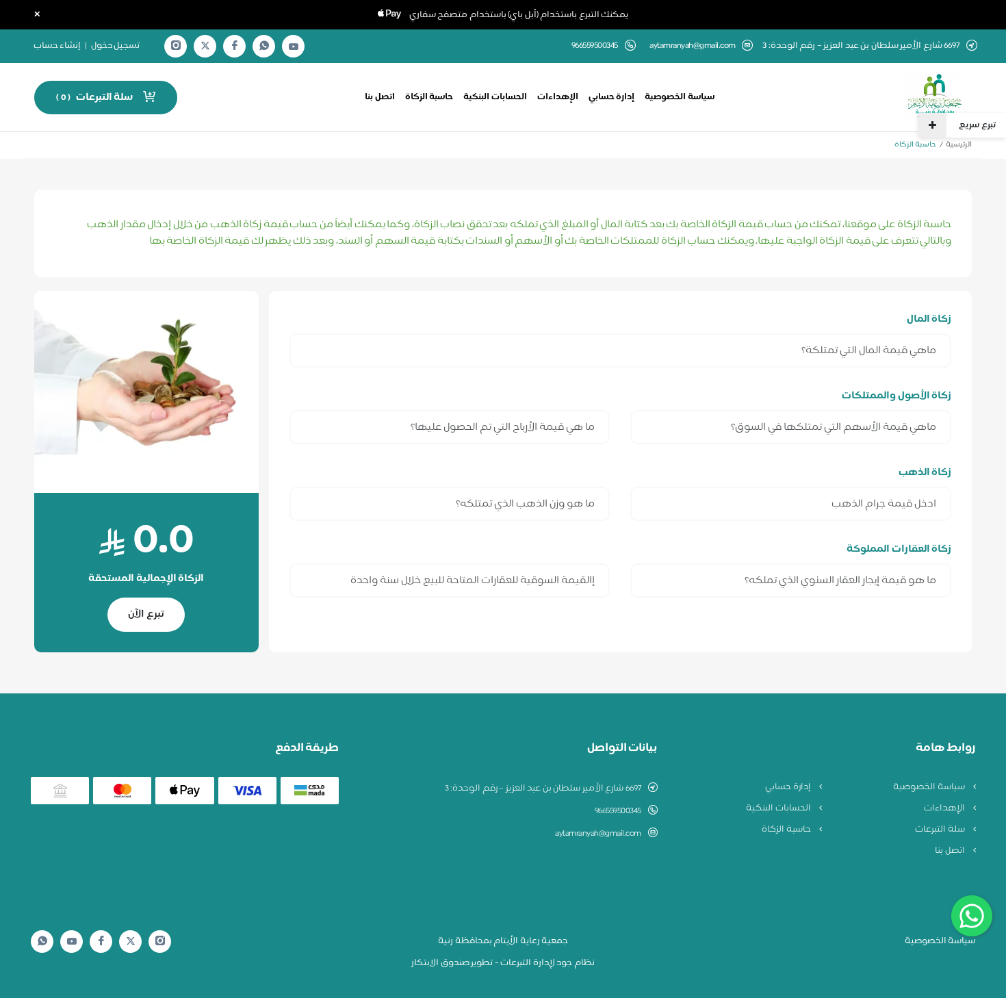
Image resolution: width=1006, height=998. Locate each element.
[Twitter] (205, 46)
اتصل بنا (380, 97)
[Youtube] (293, 46)
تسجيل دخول (115, 45)
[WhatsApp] (264, 46)
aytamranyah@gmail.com (692, 46)
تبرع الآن (146, 614)
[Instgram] (176, 46)
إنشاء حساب (57, 45)
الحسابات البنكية (495, 97)
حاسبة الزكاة (429, 97)
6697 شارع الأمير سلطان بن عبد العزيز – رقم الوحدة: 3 (543, 788)
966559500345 (618, 811)
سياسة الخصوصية (679, 97)
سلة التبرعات (940, 829)
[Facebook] (234, 46)
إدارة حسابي (612, 97)
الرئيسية (959, 144)
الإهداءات (557, 97)
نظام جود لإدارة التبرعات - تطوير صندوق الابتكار (503, 963)
